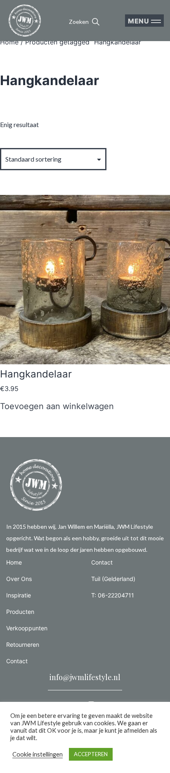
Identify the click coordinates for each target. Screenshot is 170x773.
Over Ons (19, 578)
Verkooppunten (26, 628)
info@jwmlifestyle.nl (85, 677)
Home (9, 42)
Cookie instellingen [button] (37, 754)
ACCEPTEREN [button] (91, 754)
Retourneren (22, 644)
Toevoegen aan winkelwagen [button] (57, 406)
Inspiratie (18, 595)
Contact (17, 660)
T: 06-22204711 (112, 595)
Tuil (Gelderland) (113, 578)
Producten (20, 611)
